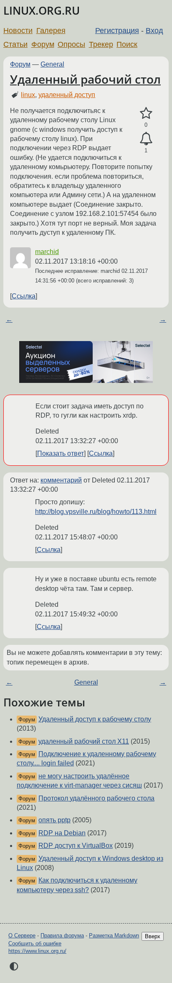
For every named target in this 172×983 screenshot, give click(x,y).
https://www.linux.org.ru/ (37, 951)
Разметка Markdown (114, 935)
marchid (47, 251)
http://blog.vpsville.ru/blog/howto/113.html (96, 511)
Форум (42, 44)
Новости (18, 30)
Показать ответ (60, 453)
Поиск (126, 44)
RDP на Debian (62, 833)
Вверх (152, 936)
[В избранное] (146, 113)
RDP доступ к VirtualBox (75, 845)
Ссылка (23, 296)
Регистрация (117, 30)
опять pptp (54, 820)
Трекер (101, 44)
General (52, 64)
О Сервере (21, 935)
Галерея (51, 30)
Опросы (71, 44)
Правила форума (62, 935)
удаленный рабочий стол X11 (83, 741)
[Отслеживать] (146, 138)
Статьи (15, 44)
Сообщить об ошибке (34, 943)
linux (28, 94)
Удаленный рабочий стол (85, 79)
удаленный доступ (66, 94)
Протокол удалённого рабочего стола (96, 798)
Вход (154, 30)
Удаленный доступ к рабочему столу (94, 719)
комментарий (61, 480)
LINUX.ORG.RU (41, 10)
